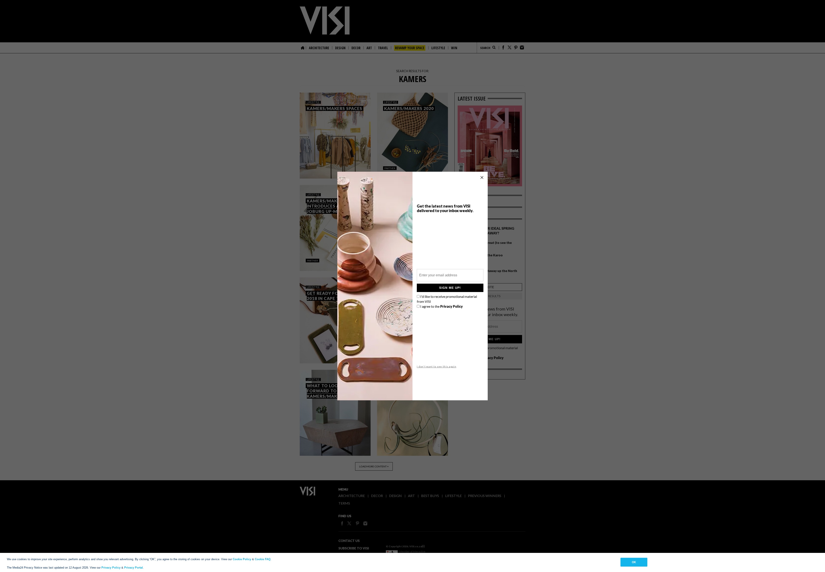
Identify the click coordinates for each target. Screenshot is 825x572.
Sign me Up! (450, 287)
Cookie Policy (242, 559)
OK (634, 562)
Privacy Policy (111, 567)
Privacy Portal (133, 567)
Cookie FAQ (262, 559)
